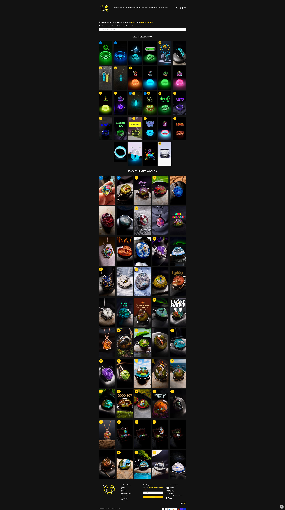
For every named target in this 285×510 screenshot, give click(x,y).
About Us (123, 490)
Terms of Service (125, 498)
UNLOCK (153, 497)
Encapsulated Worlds (156, 7)
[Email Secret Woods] (171, 498)
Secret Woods (108, 508)
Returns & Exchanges (126, 493)
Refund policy (124, 499)
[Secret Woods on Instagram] (169, 498)
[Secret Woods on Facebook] (166, 498)
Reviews (123, 487)
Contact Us (123, 488)
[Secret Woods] (104, 8)
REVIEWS (144, 7)
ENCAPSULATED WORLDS (142, 171)
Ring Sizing (123, 491)
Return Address (125, 495)
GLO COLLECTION (119, 7)
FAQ (122, 496)
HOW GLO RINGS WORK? (133, 7)
